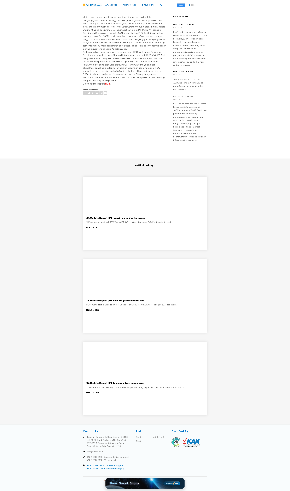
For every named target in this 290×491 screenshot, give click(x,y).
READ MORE (92, 227)
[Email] (97, 93)
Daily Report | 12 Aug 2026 (183, 24)
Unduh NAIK (158, 437)
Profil (138, 437)
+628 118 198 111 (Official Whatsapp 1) (105, 465)
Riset (138, 441)
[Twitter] (89, 93)
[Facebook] (85, 93)
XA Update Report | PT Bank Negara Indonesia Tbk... (116, 301)
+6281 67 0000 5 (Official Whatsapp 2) (105, 468)
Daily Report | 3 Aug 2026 (183, 96)
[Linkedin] (93, 93)
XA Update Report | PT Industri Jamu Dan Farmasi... (115, 218)
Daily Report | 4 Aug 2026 (183, 72)
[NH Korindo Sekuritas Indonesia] (92, 5)
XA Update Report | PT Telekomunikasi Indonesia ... (115, 383)
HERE (107, 84)
